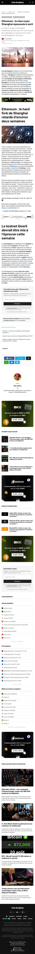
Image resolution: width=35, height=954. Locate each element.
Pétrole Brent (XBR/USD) (10, 694)
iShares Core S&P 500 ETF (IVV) (12, 657)
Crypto (25, 916)
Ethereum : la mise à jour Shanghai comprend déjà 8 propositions (16, 331)
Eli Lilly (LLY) (7, 638)
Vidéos (19, 918)
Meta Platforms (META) (10, 631)
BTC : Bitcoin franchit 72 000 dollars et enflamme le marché (21, 458)
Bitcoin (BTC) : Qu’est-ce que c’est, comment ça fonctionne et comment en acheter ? (20, 529)
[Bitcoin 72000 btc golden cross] (5, 458)
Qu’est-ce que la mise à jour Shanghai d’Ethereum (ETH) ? (18, 336)
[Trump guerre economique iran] (5, 468)
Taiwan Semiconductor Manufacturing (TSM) (16, 624)
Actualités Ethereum (19, 17)
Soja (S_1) (6, 720)
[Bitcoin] (5, 529)
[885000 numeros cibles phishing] (5, 439)
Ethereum (14, 166)
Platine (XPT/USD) (9, 713)
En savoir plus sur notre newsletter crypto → (17, 311)
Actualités (19, 916)
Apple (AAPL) (7, 611)
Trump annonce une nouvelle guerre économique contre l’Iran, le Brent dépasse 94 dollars (20, 468)
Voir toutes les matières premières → (17, 727)
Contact (30, 918)
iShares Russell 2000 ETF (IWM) (12, 680)
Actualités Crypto (11, 12)
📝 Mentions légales (17, 949)
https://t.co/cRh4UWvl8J (9, 208)
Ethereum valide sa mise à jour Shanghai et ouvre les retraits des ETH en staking (16, 340)
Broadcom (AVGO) (9, 628)
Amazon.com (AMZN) (10, 621)
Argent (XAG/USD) (9, 717)
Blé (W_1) (6, 723)
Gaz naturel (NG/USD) (10, 707)
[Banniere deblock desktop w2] (17, 217)
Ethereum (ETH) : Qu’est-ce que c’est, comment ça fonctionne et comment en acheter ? (21, 522)
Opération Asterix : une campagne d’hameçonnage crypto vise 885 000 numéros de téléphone (21, 439)
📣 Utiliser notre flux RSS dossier (17, 944)
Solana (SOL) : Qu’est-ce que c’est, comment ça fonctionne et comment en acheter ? (20, 514)
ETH (7, 192)
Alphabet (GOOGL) (9, 615)
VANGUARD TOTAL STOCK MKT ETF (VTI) (15, 651)
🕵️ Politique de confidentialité (17, 950)
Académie (12, 916)
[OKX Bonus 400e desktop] (17, 100)
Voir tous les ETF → (17, 684)
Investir (14, 918)
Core (15, 162)
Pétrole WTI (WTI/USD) (10, 700)
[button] (2, 2)
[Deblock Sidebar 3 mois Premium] (17, 488)
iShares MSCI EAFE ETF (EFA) (12, 664)
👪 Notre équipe (17, 947)
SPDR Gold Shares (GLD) (10, 667)
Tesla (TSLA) (7, 634)
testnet (6, 275)
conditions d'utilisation (12, 308)
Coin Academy (17, 2)
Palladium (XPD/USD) (9, 710)
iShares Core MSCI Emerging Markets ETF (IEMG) (17, 674)
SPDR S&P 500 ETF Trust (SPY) (12, 654)
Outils (24, 918)
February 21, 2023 (25, 211)
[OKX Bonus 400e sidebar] (17, 414)
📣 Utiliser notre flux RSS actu (17, 943)
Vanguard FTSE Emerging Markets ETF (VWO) (16, 677)
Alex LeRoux (17, 386)
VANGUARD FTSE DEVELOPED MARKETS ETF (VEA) (18, 671)
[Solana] (5, 514)
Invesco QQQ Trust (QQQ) (11, 661)
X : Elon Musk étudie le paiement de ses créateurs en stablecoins (20, 448)
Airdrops (6, 918)
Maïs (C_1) (6, 697)
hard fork (26, 84)
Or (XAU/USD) (7, 703)
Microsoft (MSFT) (8, 618)
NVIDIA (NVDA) (8, 608)
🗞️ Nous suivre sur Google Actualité (17, 942)
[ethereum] (5, 521)
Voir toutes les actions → (17, 641)
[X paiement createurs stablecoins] (5, 449)
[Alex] (17, 377)
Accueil (3, 12)
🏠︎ (6, 916)
